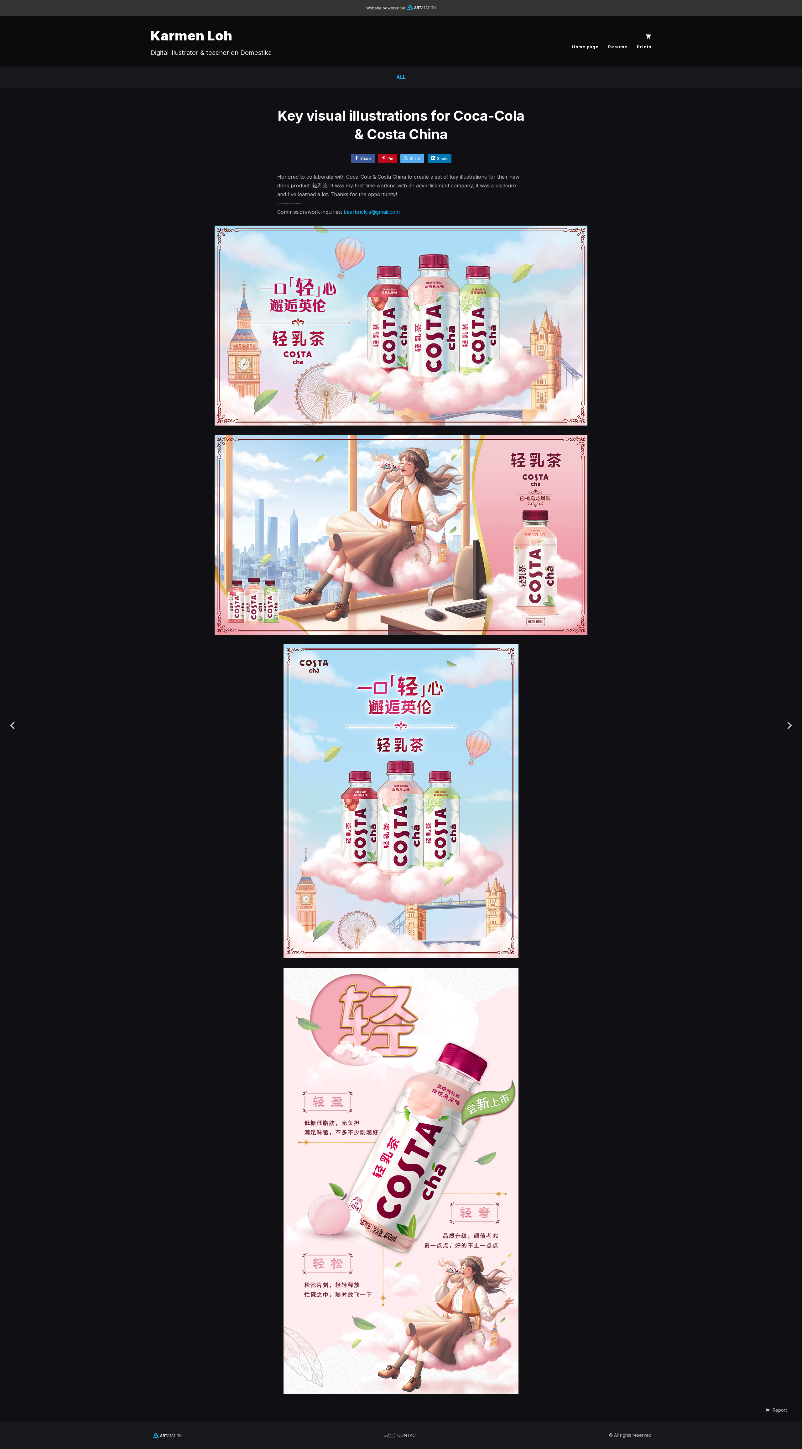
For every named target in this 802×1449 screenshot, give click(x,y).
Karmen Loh (191, 36)
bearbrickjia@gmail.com (372, 212)
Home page (585, 46)
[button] (775, 1410)
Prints (644, 46)
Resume (618, 46)
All (401, 77)
